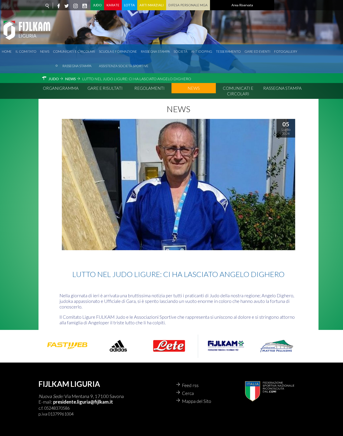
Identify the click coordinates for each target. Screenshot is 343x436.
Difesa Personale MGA (188, 5)
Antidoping (201, 51)
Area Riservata (242, 5)
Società (180, 51)
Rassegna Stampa (76, 66)
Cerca (188, 393)
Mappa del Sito (196, 401)
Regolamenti (149, 88)
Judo (97, 5)
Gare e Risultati (105, 88)
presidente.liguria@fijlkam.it (83, 402)
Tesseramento (228, 51)
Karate (112, 5)
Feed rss (190, 385)
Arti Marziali (152, 5)
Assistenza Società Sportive (123, 66)
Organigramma (61, 88)
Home (7, 51)
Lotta (129, 5)
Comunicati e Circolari (238, 91)
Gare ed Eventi (257, 51)
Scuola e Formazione (118, 51)
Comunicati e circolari (74, 51)
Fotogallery (285, 51)
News (44, 51)
